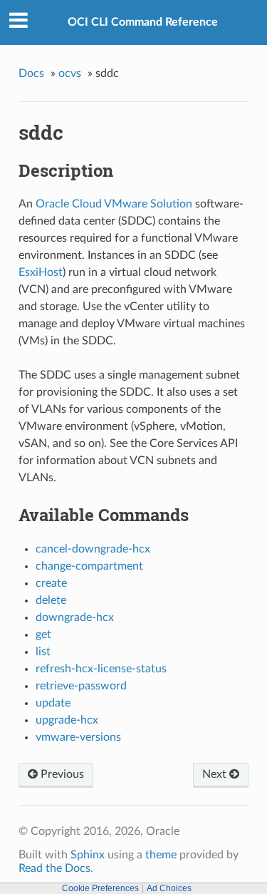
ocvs (69, 73)
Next (215, 774)
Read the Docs (54, 868)
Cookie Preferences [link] (100, 888)
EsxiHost (41, 272)
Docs (31, 73)
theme (161, 854)
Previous (61, 774)
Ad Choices (169, 888)
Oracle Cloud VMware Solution (114, 204)
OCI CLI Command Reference (143, 22)
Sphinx (87, 854)
